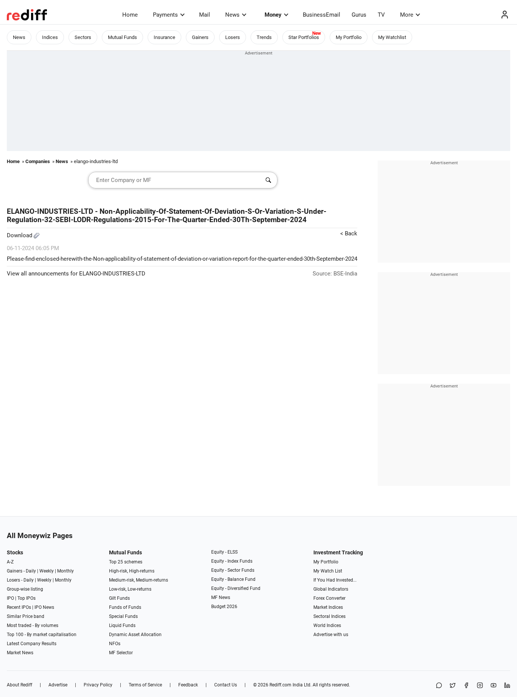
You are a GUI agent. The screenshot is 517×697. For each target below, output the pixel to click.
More (406, 14)
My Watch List (327, 571)
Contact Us (225, 685)
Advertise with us (330, 634)
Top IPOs (26, 598)
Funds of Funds (125, 607)
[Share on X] (453, 685)
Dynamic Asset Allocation (135, 634)
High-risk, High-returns (131, 571)
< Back (348, 233)
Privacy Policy (98, 685)
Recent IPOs (19, 607)
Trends (264, 37)
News (232, 14)
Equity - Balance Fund (233, 579)
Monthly (65, 571)
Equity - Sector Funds (232, 570)
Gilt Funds (119, 598)
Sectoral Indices (329, 616)
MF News (220, 597)
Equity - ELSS (224, 552)
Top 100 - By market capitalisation (41, 634)
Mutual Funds (122, 37)
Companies (37, 161)
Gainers (200, 37)
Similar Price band (25, 616)
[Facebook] (466, 685)
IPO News (44, 607)
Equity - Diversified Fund (235, 588)
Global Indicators (330, 589)
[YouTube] (494, 685)
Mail (204, 14)
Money (273, 14)
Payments (165, 14)
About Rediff (19, 685)
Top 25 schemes (125, 562)
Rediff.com (280, 685)
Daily (31, 571)
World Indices (327, 625)
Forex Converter (329, 598)
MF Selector (121, 652)
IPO (10, 598)
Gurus (359, 14)
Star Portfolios (303, 37)
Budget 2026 (224, 606)
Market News (20, 652)
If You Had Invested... (335, 580)
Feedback (188, 685)
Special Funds (123, 616)
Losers (232, 37)
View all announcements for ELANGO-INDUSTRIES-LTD (76, 273)
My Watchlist (392, 37)
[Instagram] (480, 685)
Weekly (46, 571)
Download (20, 235)
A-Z (10, 562)
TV (381, 14)
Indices (50, 37)
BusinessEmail (321, 14)
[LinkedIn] (507, 685)
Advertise (57, 685)
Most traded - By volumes (32, 625)
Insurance (164, 37)
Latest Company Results (31, 643)
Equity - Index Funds (231, 561)
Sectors (83, 37)
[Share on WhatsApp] (439, 685)
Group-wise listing (25, 589)
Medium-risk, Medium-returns (138, 580)
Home (130, 14)
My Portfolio (348, 37)
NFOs (114, 643)
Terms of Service (145, 685)
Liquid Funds (122, 625)
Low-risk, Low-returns (130, 589)
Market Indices (328, 607)
